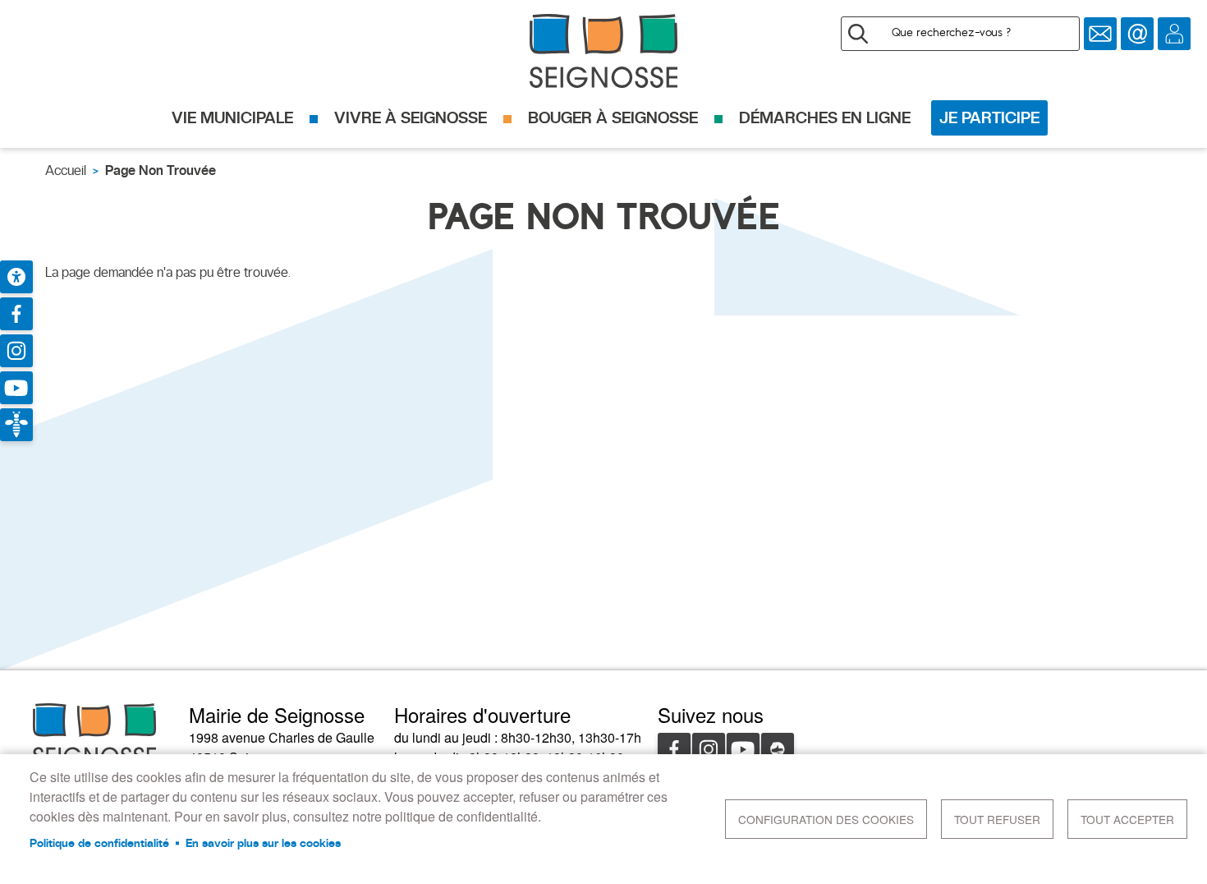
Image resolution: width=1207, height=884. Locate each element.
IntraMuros (777, 749)
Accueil (65, 170)
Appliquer (858, 33)
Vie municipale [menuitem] (232, 117)
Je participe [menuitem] (989, 117)
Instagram (708, 749)
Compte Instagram (16, 350)
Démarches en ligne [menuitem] (825, 117)
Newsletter (1100, 33)
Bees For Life (16, 424)
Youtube (743, 749)
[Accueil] (603, 51)
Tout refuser (997, 819)
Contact (1137, 33)
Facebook (674, 749)
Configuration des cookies (826, 819)
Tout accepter (1127, 819)
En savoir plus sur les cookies (263, 842)
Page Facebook (16, 313)
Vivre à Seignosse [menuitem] (410, 117)
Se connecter (1174, 33)
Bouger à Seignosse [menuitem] (613, 117)
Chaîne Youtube (16, 387)
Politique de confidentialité (99, 842)
